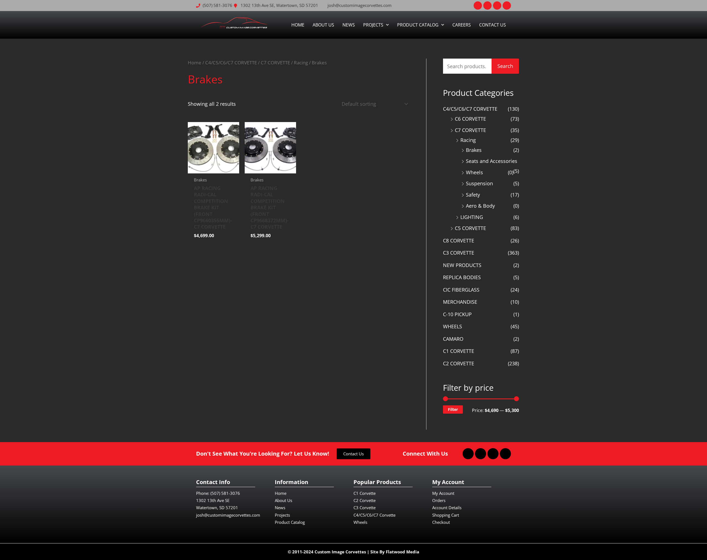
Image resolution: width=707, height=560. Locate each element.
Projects (373, 25)
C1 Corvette (365, 493)
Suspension (479, 183)
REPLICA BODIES (462, 277)
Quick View (213, 168)
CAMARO (453, 339)
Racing (301, 62)
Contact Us (492, 25)
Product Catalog (418, 25)
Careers (461, 25)
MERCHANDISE (460, 302)
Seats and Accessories (491, 161)
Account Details (446, 507)
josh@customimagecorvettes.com (228, 515)
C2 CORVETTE (458, 363)
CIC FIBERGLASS (461, 289)
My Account (443, 493)
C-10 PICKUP (457, 314)
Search (505, 66)
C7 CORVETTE (275, 62)
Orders (438, 500)
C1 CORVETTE (458, 351)
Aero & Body (480, 205)
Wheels (474, 172)
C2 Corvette (365, 500)
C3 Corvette (365, 507)
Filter (453, 409)
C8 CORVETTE (458, 240)
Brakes (474, 150)
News (348, 25)
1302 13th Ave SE (212, 500)
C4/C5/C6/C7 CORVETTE (231, 62)
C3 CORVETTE (458, 252)
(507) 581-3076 (225, 493)
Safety (473, 194)
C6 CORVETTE (470, 118)
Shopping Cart (445, 515)
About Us (323, 25)
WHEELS (452, 326)
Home (297, 25)
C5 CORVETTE (470, 228)
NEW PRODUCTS (462, 265)
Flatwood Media (402, 551)
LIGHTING (471, 217)
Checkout (441, 522)
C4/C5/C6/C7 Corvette (374, 515)
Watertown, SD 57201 (217, 507)
